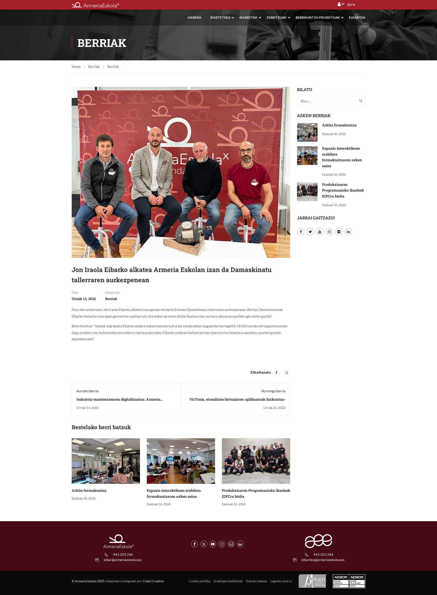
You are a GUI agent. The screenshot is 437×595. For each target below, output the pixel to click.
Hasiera (194, 17)
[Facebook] (276, 372)
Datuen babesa (256, 581)
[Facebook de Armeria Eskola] (194, 544)
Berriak (94, 66)
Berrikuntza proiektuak (318, 17)
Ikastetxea (220, 17)
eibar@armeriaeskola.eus (123, 560)
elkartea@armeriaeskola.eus (323, 560)
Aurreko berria (87, 391)
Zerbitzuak (277, 17)
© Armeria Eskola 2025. (88, 581)
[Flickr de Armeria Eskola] (231, 544)
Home (76, 66)
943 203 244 (123, 554)
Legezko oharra (281, 581)
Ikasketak (248, 17)
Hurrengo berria (273, 391)
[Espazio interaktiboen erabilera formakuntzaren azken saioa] (181, 461)
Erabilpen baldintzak (228, 581)
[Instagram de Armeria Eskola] (221, 544)
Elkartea (357, 17)
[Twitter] (286, 372)
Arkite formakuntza (89, 490)
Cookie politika (199, 581)
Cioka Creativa (153, 581)
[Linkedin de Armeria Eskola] (240, 544)
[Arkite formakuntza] (106, 461)
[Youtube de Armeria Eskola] (212, 544)
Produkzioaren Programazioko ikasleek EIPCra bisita (343, 190)
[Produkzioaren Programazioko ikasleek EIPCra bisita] (256, 461)
